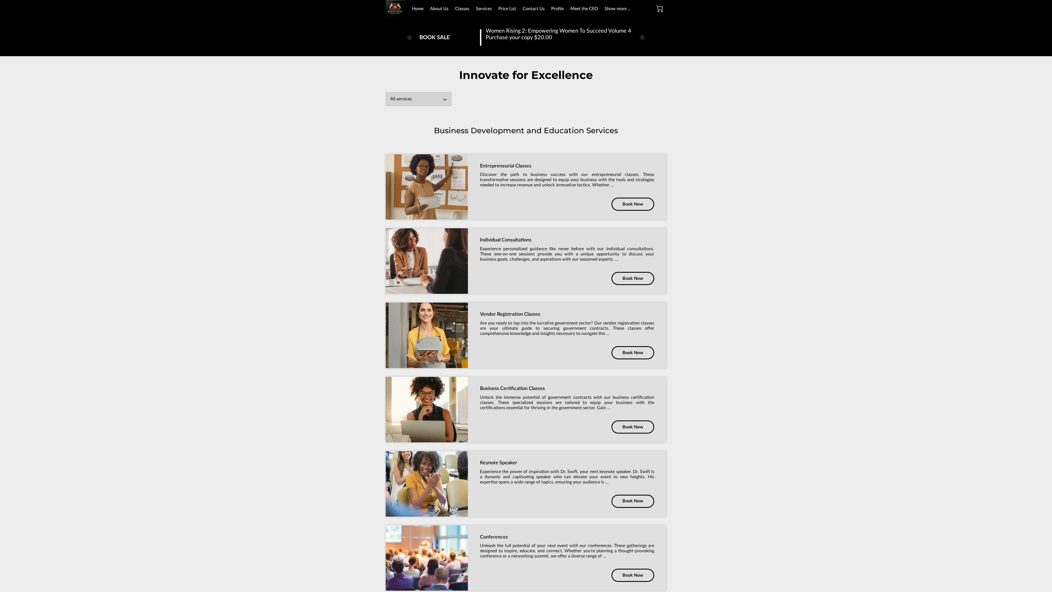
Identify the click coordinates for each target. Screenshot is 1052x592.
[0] (659, 8)
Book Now (633, 204)
